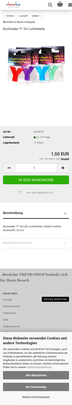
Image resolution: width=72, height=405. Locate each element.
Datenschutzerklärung (39, 367)
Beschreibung (13, 213)
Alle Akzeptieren (36, 375)
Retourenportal (11, 306)
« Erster (9, 15)
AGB (5, 319)
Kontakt (7, 299)
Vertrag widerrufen (55, 299)
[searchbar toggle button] (50, 5)
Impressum (9, 312)
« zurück (23, 15)
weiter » (36, 15)
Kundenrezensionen (17, 243)
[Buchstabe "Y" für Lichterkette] (36, 64)
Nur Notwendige (36, 387)
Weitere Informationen (36, 397)
